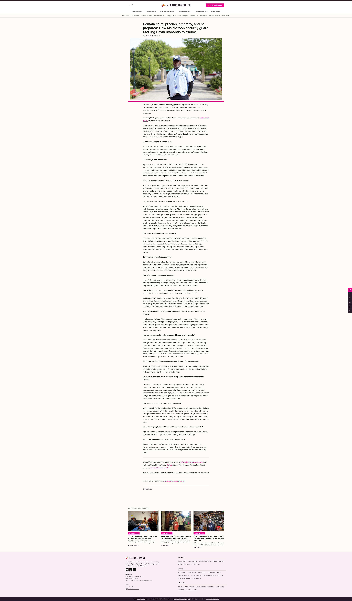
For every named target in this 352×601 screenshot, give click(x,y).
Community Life (151, 12)
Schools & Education (214, 15)
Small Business (226, 15)
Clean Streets (135, 15)
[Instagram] (130, 569)
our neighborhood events (159, 468)
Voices (169, 465)
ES (350, 294)
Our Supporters (189, 587)
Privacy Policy (220, 587)
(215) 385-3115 (129, 581)
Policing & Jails (194, 15)
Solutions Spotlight (184, 12)
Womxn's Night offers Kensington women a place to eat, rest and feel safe (143, 537)
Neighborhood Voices (167, 12)
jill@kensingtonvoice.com (132, 589)
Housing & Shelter (171, 15)
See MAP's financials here (212, 599)
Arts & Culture (126, 15)
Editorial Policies (201, 587)
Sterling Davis (149, 35)
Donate (188, 589)
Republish (181, 589)
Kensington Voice (141, 599)
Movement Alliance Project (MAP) (182, 599)
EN (350, 290)
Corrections (210, 587)
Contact (194, 589)
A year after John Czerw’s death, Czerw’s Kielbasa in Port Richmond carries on (176, 537)
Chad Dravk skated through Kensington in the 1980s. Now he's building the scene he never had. (209, 538)
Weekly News (215, 12)
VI (349, 310)
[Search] (132, 5)
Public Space (203, 15)
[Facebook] (127, 569)
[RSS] (134, 569)
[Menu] (129, 5)
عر (350, 302)
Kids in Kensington (183, 15)
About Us (181, 587)
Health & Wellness (159, 15)
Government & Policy (146, 15)
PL (350, 298)
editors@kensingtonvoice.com (174, 481)
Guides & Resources (200, 12)
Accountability (137, 12)
